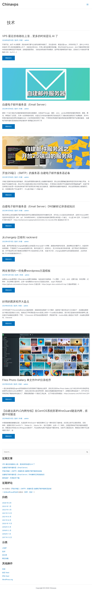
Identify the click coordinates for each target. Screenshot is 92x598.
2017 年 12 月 (7, 537)
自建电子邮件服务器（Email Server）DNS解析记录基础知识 (38, 206)
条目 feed (5, 572)
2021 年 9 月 (6, 517)
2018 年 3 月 (6, 530)
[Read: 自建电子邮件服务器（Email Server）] (46, 84)
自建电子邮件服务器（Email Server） (25, 104)
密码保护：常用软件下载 (11, 478)
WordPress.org (7, 579)
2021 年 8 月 (6, 520)
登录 (3, 569)
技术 (16, 40)
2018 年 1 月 (6, 534)
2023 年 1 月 (6, 506)
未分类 (4, 555)
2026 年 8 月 (6, 503)
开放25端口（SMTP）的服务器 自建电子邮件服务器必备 (36, 173)
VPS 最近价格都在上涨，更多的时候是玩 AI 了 (30, 36)
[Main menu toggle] (87, 4)
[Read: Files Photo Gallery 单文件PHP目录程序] (46, 354)
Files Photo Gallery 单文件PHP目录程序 (26, 380)
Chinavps (10, 4)
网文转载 (5, 558)
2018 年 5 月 (6, 527)
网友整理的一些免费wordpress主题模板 (26, 270)
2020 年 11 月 (7, 523)
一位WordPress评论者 (10, 492)
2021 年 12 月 (7, 513)
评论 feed (5, 576)
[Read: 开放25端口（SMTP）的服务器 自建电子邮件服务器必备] (46, 152)
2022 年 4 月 (6, 510)
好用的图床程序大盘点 (15, 301)
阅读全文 (8, 58)
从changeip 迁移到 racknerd (19, 237)
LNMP (4, 548)
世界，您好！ (29, 492)
